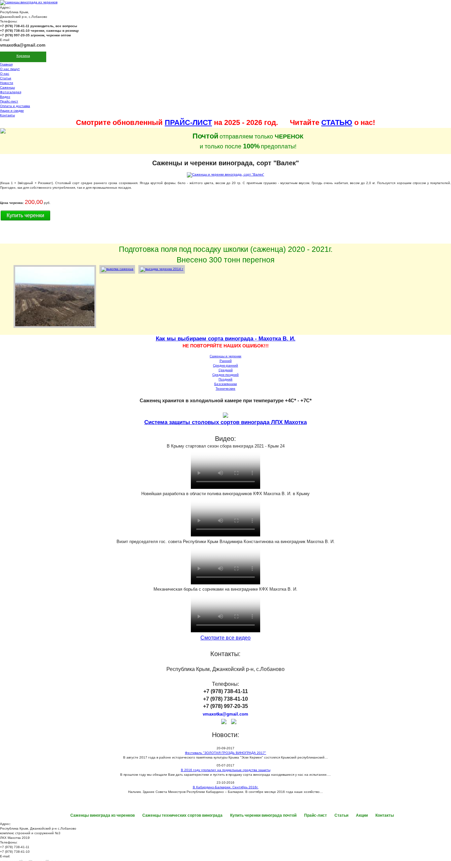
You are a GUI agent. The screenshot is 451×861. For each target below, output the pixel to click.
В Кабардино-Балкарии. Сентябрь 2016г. (226, 787)
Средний (226, 370)
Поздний (225, 379)
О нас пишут (10, 69)
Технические (225, 388)
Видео (5, 96)
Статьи (5, 78)
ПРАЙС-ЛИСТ (188, 122)
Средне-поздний (225, 374)
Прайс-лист (9, 101)
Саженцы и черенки (225, 356)
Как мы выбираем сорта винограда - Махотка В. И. (225, 338)
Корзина (23, 56)
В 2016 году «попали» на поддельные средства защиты (225, 770)
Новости (6, 83)
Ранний (226, 361)
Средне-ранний (225, 365)
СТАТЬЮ (336, 122)
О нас (4, 73)
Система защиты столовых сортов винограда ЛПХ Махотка (225, 422)
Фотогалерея (10, 92)
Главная (6, 64)
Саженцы (7, 87)
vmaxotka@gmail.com (23, 45)
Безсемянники (225, 384)
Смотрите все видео (225, 638)
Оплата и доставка (15, 106)
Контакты (7, 115)
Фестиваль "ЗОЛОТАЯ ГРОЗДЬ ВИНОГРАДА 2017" (225, 753)
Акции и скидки (12, 110)
